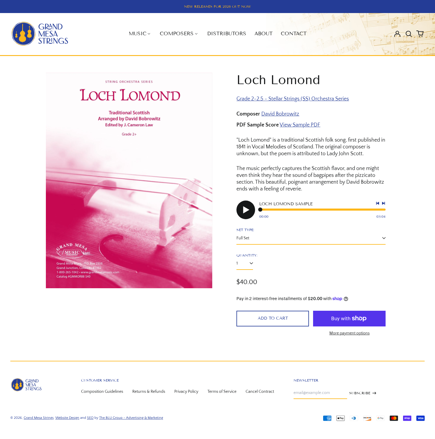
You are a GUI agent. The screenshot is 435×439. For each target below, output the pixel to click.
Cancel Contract (260, 391)
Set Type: (245, 229)
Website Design (67, 418)
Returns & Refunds (148, 391)
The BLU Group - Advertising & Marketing (131, 418)
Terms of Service (221, 391)
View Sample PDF (300, 125)
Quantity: (246, 255)
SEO (90, 418)
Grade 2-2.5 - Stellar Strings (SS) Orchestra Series (292, 99)
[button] (408, 34)
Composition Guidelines (102, 391)
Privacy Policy (186, 391)
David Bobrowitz (280, 114)
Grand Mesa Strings (39, 418)
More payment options (349, 333)
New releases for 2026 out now (217, 6)
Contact (294, 34)
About (263, 34)
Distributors (226, 34)
